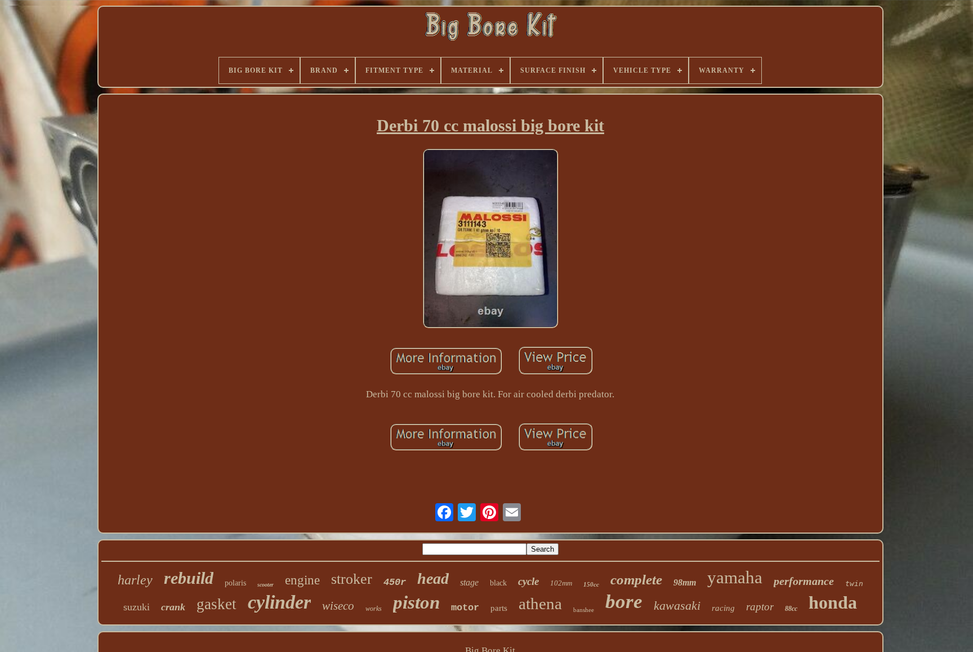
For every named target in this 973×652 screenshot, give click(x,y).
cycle (528, 581)
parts (498, 608)
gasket (216, 604)
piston (416, 602)
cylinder (279, 602)
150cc (591, 584)
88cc (791, 609)
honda (833, 602)
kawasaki (677, 605)
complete (636, 579)
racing (723, 608)
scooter (265, 585)
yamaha (734, 577)
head (433, 578)
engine (302, 580)
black (498, 583)
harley (135, 580)
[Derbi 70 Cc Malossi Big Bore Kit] (490, 240)
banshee (583, 609)
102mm (561, 583)
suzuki (136, 607)
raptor (760, 607)
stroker (351, 579)
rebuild (188, 578)
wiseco (338, 606)
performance (804, 581)
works (373, 609)
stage (469, 582)
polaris (235, 583)
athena (540, 604)
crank (173, 607)
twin (854, 583)
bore (623, 602)
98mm (684, 582)
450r (394, 582)
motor (465, 607)
